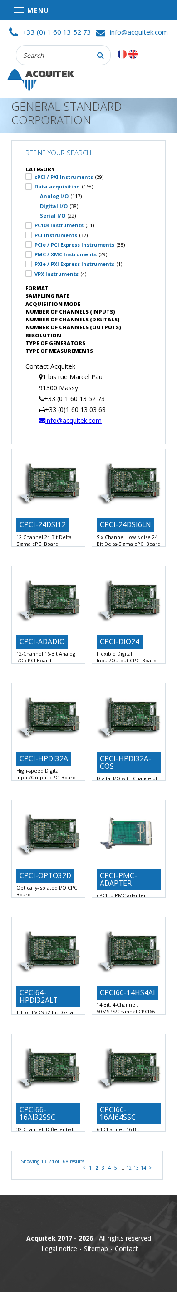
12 (129, 1167)
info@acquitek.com (139, 31)
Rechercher (101, 55)
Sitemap (96, 1248)
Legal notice (59, 1248)
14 (143, 1167)
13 (136, 1167)
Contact (126, 1248)
